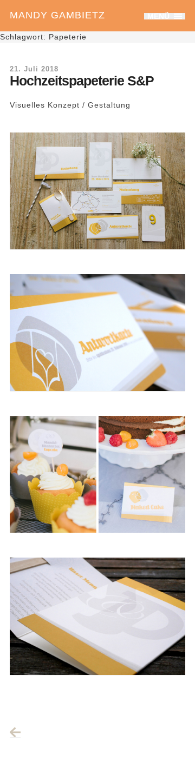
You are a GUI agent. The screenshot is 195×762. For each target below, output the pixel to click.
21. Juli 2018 (34, 69)
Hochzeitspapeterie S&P (82, 81)
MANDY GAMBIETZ (57, 15)
